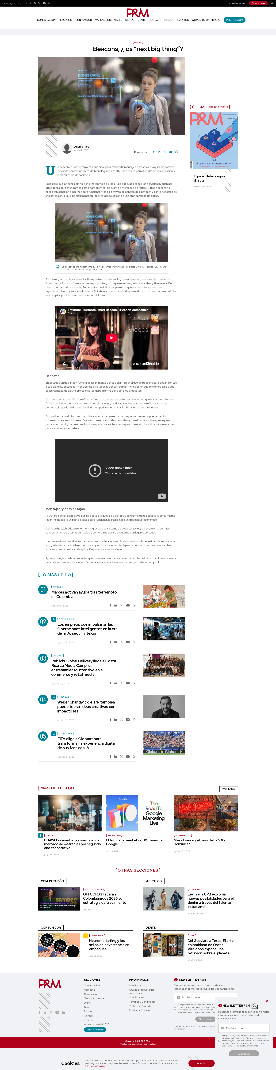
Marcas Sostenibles (108, 20)
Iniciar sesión (238, 3)
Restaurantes (183, 835)
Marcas (50, 835)
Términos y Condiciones (142, 1001)
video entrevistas (94, 889)
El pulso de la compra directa (209, 178)
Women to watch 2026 (206, 20)
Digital (129, 20)
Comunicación (46, 20)
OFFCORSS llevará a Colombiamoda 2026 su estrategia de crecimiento (104, 898)
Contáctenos (136, 997)
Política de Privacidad (140, 1006)
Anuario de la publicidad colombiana (141, 991)
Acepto (201, 1063)
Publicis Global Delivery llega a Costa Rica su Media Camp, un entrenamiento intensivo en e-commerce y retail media (83, 668)
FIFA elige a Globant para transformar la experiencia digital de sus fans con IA (86, 743)
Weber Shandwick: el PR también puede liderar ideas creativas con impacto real (86, 707)
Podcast (155, 20)
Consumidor (83, 20)
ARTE (191, 935)
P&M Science (97, 935)
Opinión (169, 20)
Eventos (183, 20)
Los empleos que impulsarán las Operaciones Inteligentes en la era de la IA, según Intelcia (87, 629)
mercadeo (194, 889)
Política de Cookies (94, 1066)
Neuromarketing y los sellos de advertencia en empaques (109, 944)
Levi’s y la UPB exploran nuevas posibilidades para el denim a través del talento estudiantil (211, 900)
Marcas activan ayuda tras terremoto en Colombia (84, 594)
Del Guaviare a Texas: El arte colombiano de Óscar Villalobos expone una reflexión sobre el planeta (211, 947)
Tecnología (114, 835)
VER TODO (228, 789)
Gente (142, 20)
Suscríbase (258, 3)
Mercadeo (65, 20)
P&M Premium (234, 20)
